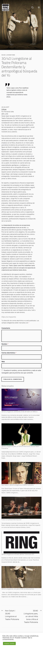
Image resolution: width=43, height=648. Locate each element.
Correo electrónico (9, 353)
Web (3, 362)
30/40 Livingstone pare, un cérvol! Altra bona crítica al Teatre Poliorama (20, 447)
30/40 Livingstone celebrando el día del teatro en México (20, 411)
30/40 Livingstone (8, 54)
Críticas (4, 109)
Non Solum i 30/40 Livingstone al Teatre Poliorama (18, 485)
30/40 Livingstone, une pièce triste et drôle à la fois (18, 589)
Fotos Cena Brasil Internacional (11, 519)
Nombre (5, 344)
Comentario (6, 328)
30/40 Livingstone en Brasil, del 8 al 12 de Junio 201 (18, 554)
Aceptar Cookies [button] (9, 643)
